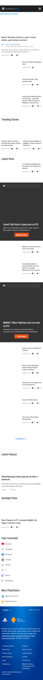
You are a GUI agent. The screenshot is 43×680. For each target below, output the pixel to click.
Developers (6, 664)
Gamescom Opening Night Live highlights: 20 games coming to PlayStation (32, 143)
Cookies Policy (27, 653)
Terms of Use (27, 649)
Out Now (22, 336)
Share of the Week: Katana (30, 400)
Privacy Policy (7, 653)
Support (25, 646)
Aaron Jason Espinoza (13, 44)
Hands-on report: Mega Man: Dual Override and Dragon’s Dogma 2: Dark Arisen (30, 367)
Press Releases (7, 657)
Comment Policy (8, 646)
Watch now (21, 235)
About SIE (5, 649)
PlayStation (12, 9)
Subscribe (4, 489)
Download (13, 489)
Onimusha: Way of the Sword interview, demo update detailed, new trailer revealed (11, 143)
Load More (20, 438)
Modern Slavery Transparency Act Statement (28, 666)
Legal (4, 660)
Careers (25, 657)
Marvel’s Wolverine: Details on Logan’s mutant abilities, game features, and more (19, 38)
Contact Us (26, 660)
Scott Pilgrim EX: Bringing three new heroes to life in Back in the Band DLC (31, 166)
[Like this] (17, 55)
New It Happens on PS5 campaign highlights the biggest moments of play (19, 521)
